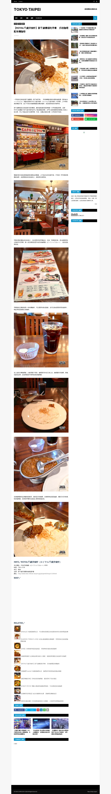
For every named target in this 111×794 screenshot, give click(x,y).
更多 (96, 204)
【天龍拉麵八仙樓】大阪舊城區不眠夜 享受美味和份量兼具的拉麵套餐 (88, 69)
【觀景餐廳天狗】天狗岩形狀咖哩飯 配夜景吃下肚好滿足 (38, 679)
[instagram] (96, 1)
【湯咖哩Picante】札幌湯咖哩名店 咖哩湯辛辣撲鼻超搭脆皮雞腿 (40, 671)
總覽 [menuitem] (32, 18)
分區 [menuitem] (21, 18)
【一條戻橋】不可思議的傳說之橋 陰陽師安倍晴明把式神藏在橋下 (88, 28)
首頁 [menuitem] (16, 18)
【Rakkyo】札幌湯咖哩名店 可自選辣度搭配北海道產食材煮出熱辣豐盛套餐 (44, 632)
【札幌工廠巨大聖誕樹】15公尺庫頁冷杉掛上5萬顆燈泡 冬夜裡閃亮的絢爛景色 (22, 732)
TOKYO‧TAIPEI (27, 9)
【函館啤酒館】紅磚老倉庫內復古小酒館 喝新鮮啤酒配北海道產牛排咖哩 (43, 656)
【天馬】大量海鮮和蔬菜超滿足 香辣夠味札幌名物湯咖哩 (38, 649)
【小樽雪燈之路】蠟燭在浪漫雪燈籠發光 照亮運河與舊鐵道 (88, 94)
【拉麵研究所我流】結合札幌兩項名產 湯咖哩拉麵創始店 (38, 694)
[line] (91, 119)
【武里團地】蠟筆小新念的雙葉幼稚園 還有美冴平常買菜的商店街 (88, 36)
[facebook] (94, 1)
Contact (20, 1)
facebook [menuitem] (39, 18)
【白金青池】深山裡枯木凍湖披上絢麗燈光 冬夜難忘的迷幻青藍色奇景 (41, 732)
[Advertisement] (84, 144)
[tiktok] (77, 122)
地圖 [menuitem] (27, 18)
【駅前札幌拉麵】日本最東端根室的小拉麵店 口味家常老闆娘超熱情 (41, 701)
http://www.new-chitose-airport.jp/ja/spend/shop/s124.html (37, 574)
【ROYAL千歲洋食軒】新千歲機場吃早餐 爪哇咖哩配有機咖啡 (39, 664)
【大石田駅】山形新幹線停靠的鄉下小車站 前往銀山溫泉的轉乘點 (88, 77)
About (15, 1)
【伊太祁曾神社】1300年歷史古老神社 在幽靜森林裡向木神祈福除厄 (88, 102)
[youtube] (77, 119)
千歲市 (19, 23)
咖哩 (23, 23)
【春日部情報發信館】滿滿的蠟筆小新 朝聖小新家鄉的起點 (88, 52)
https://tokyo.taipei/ (92, 791)
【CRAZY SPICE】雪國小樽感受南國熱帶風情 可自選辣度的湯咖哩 (41, 686)
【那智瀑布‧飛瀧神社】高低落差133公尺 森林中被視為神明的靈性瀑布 (88, 44)
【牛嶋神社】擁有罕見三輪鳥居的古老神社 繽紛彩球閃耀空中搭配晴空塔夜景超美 (88, 85)
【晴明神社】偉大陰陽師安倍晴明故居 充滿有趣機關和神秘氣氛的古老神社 (88, 60)
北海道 (15, 23)
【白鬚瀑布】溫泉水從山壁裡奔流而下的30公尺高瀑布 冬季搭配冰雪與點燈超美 (59, 732)
